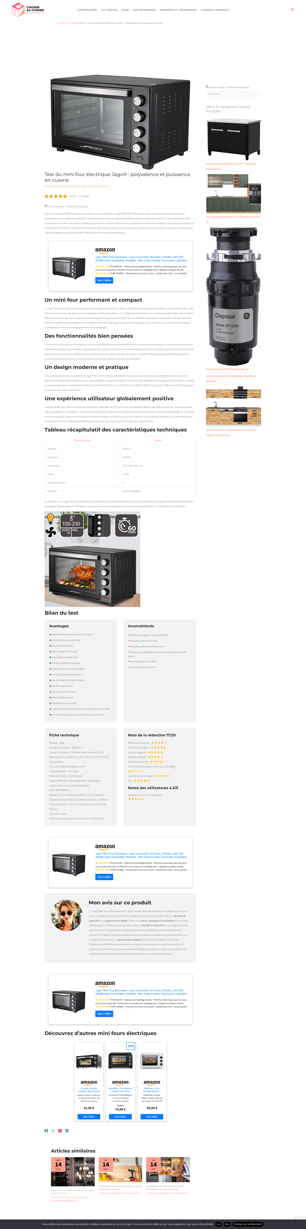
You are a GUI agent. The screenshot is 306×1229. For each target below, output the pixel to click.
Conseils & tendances (215, 9)
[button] (292, 10)
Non (227, 1224)
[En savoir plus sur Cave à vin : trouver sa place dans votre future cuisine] (73, 1171)
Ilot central (109, 9)
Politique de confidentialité (248, 1224)
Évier (125, 9)
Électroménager (144, 9)
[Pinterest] (60, 1130)
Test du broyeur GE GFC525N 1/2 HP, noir (227, 369)
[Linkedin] (66, 1130)
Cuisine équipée (87, 9)
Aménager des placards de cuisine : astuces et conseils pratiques (165, 1187)
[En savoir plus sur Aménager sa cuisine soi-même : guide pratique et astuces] (120, 1169)
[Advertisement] (153, 50)
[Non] (302, 1224)
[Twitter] (53, 1130)
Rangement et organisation (178, 9)
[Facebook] (46, 1130)
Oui (218, 1224)
